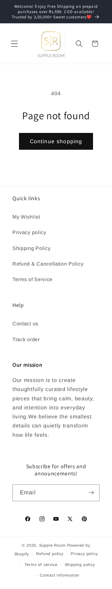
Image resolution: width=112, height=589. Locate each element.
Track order (26, 339)
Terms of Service (32, 279)
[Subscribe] (91, 492)
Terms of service (41, 565)
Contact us (25, 323)
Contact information (59, 575)
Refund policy (49, 554)
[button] (14, 44)
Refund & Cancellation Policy (47, 263)
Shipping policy (80, 565)
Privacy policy (29, 232)
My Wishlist (26, 216)
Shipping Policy (31, 248)
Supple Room (52, 545)
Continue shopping (56, 141)
